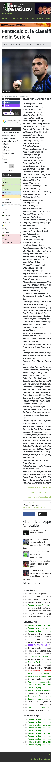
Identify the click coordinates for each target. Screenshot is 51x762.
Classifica (6, 175)
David (6, 159)
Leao (5, 162)
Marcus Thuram (9, 153)
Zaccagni (7, 150)
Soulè (6, 156)
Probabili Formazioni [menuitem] (41, 18)
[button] (11, 166)
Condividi (30, 514)
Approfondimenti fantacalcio (38, 503)
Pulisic (6, 147)
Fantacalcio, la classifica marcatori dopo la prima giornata (40, 564)
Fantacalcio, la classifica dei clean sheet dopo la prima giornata (40, 554)
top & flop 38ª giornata (37, 492)
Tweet (43, 514)
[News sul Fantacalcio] (17, 7)
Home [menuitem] (4, 18)
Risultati (11, 170)
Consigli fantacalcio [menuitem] (19, 18)
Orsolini (6, 144)
